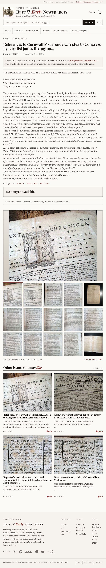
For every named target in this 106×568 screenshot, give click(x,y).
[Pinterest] (20, 551)
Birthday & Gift (32, 31)
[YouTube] (43, 551)
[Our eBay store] (29, 551)
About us (80, 524)
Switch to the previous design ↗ (89, 2)
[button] (53, 245)
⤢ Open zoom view (93, 359)
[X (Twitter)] (14, 551)
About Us (18, 31)
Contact (64, 524)
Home (7, 31)
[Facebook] (36, 551)
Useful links (81, 534)
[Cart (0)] (100, 12)
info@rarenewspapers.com (82, 60)
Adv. (99, 22)
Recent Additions (60, 31)
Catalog (46, 31)
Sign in (92, 12)
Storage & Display (79, 31)
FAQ (62, 528)
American (44, 183)
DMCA (94, 543)
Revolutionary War (27, 183)
